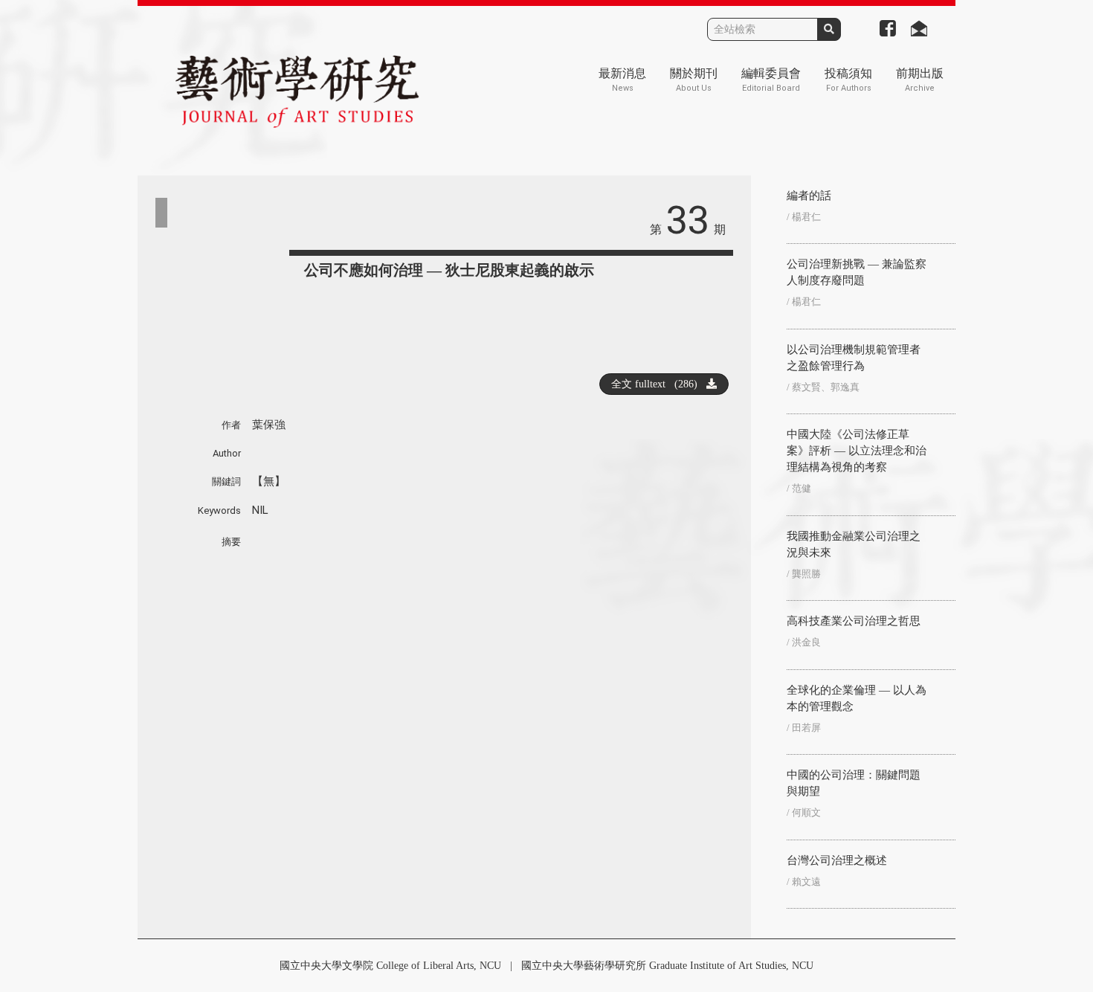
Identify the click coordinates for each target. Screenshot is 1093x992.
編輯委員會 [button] (771, 80)
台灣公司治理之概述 (837, 860)
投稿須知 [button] (848, 80)
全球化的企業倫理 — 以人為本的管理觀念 (856, 698)
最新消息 (622, 80)
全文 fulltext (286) (658, 384)
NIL (260, 510)
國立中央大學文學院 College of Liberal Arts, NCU (390, 965)
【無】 (269, 481)
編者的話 (809, 196)
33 (687, 220)
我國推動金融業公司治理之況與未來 (853, 544)
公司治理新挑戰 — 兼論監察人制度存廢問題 (856, 272)
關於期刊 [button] (694, 80)
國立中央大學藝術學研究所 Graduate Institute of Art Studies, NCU (667, 965)
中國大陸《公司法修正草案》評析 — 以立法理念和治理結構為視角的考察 (856, 450)
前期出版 (920, 80)
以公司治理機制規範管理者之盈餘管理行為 (853, 358)
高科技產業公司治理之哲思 (853, 621)
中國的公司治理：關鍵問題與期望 (853, 783)
